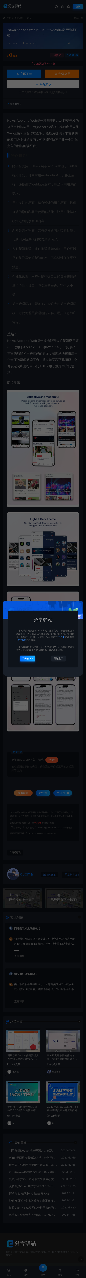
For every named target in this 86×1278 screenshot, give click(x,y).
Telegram (27, 658)
